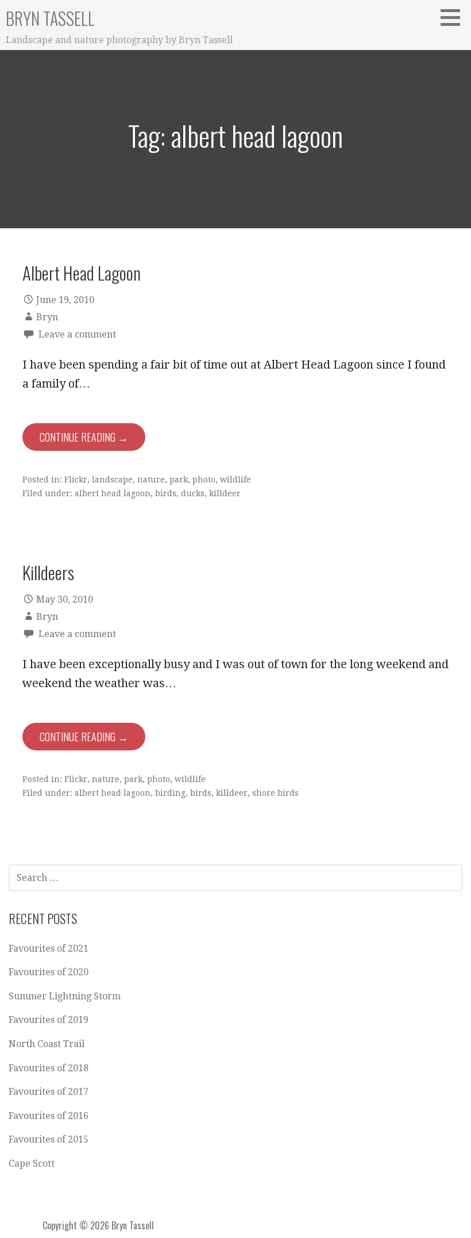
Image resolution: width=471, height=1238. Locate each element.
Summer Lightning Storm (65, 996)
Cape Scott (32, 1163)
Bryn (47, 317)
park (178, 479)
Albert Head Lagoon (81, 272)
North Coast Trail (46, 1043)
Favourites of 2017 (48, 1091)
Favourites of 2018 (48, 1068)
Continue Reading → (84, 437)
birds (165, 493)
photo (203, 479)
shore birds (275, 793)
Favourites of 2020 (48, 972)
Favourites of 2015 (48, 1139)
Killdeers (48, 572)
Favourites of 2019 (48, 1019)
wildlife (235, 479)
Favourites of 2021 (48, 948)
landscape (112, 479)
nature (151, 479)
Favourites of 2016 (48, 1115)
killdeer (225, 493)
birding (170, 793)
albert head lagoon (112, 493)
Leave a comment (77, 334)
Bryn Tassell (50, 18)
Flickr (75, 479)
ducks (192, 493)
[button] (454, 17)
